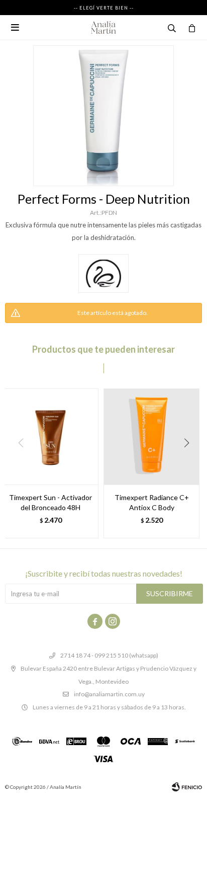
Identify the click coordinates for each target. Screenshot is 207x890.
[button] (190, 463)
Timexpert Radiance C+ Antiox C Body (152, 502)
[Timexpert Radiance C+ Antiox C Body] (151, 436)
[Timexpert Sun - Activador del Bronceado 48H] (50, 436)
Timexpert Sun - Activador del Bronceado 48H (50, 502)
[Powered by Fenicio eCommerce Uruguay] (187, 786)
